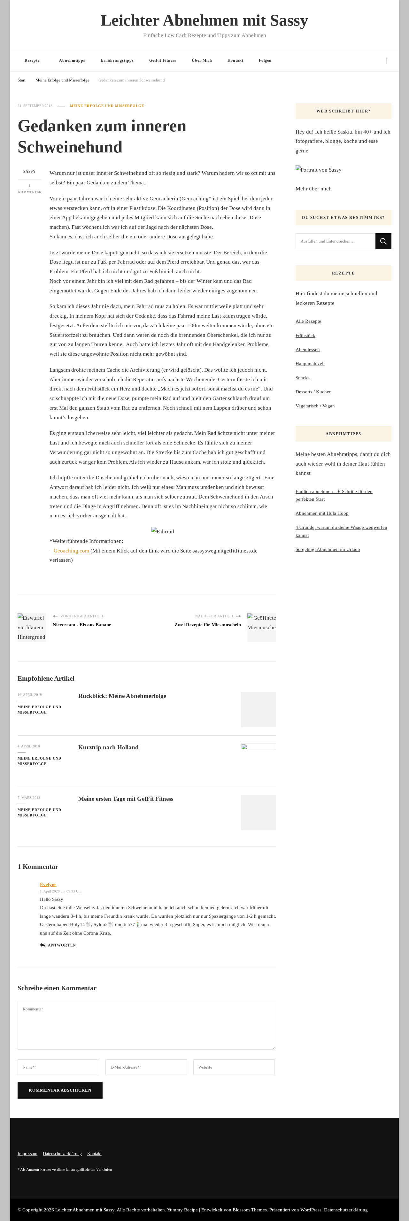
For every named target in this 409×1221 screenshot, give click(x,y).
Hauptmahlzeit (310, 363)
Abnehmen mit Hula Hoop (322, 513)
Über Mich (202, 60)
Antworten (62, 945)
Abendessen (308, 349)
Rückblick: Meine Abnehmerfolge (122, 695)
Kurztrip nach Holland (108, 747)
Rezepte (32, 60)
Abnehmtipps (72, 60)
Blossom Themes (250, 1209)
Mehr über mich (314, 189)
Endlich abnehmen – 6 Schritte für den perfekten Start (334, 495)
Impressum (27, 1153)
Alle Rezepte (308, 321)
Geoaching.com (71, 551)
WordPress (310, 1209)
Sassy (29, 171)
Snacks (303, 377)
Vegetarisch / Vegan (315, 405)
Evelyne (48, 884)
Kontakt (235, 60)
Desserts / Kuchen (314, 391)
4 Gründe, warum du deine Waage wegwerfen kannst (341, 531)
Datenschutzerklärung (62, 1153)
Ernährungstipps (117, 60)
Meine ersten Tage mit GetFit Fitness (125, 798)
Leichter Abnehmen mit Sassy (204, 20)
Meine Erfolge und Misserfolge (107, 106)
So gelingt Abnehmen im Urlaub (328, 549)
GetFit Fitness (162, 60)
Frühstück (305, 335)
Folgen (265, 60)
